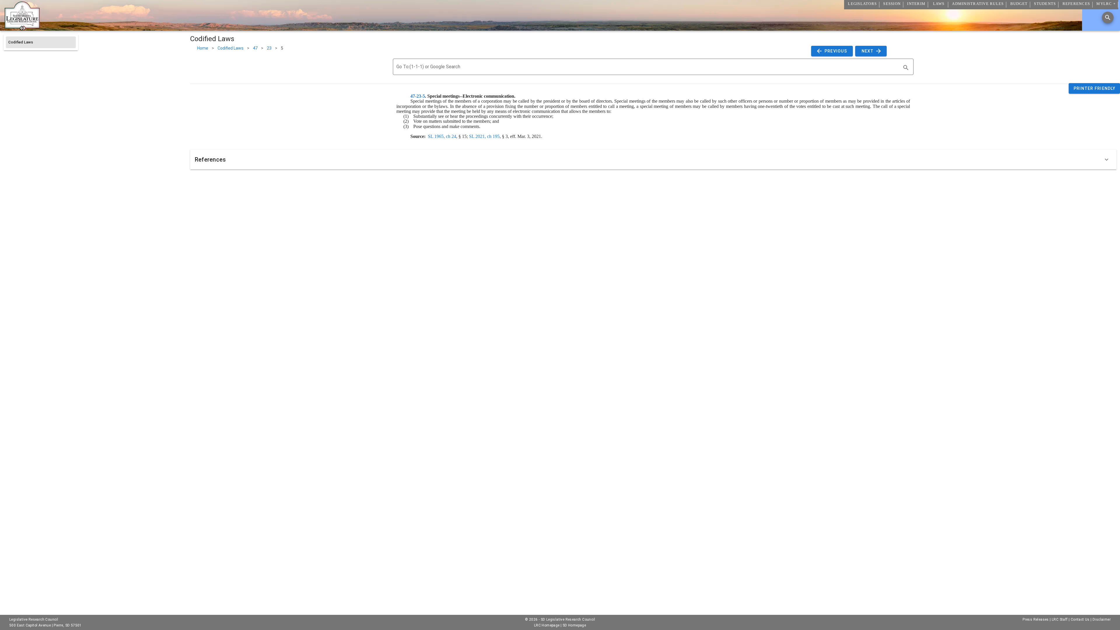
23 (269, 48)
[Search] (1108, 17)
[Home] (22, 28)
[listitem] (41, 42)
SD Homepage (574, 625)
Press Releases (1036, 619)
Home (202, 48)
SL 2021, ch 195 (484, 136)
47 (255, 48)
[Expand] (1106, 159)
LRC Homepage (547, 625)
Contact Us (1080, 619)
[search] (906, 68)
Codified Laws (231, 48)
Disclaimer (1102, 619)
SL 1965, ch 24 (442, 136)
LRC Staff (1060, 619)
